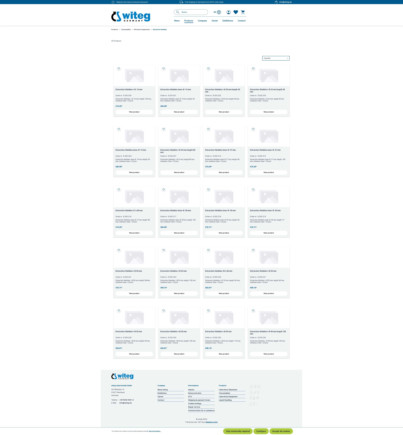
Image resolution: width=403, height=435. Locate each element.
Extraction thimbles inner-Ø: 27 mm (220, 150)
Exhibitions (162, 393)
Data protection (194, 393)
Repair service (194, 407)
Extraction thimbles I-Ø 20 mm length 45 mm (222, 90)
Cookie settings (194, 403)
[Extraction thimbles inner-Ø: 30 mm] (224, 196)
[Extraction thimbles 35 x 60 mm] (224, 256)
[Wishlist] (235, 12)
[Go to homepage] (141, 17)
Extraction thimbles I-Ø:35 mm (263, 271)
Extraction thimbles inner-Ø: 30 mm (220, 210)
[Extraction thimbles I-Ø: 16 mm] (134, 75)
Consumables (224, 393)
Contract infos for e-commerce (201, 410)
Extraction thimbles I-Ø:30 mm (129, 271)
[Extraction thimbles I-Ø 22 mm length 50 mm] (269, 75)
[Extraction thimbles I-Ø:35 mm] (269, 256)
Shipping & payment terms (199, 400)
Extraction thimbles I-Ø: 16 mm (129, 89)
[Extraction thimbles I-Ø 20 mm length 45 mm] (224, 75)
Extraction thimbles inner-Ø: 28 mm (175, 210)
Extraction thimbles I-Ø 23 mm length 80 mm (177, 151)
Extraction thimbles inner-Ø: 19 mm (175, 89)
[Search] (178, 12)
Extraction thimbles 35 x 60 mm (218, 271)
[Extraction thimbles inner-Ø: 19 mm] (179, 75)
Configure (261, 431)
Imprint (191, 390)
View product (134, 112)
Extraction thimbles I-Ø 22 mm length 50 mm (267, 90)
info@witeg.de (285, 2)
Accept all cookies (281, 431)
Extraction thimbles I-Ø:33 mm (173, 271)
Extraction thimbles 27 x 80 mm (129, 210)
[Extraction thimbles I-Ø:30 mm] (134, 256)
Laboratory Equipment (228, 397)
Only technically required (238, 431)
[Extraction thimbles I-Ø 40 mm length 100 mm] (269, 317)
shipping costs (211, 422)
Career (160, 397)
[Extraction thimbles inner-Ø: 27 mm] (224, 135)
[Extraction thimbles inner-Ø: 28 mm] (179, 196)
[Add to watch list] (119, 68)
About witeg (163, 390)
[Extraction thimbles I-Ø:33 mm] (179, 256)
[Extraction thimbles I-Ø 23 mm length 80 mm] (179, 135)
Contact (161, 400)
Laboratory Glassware (228, 390)
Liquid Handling (225, 400)
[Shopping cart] (242, 12)
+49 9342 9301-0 (126, 400)
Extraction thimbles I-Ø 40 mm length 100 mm (268, 332)
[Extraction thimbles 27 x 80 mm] (134, 196)
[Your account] (228, 12)
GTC (190, 397)
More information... (155, 431)
